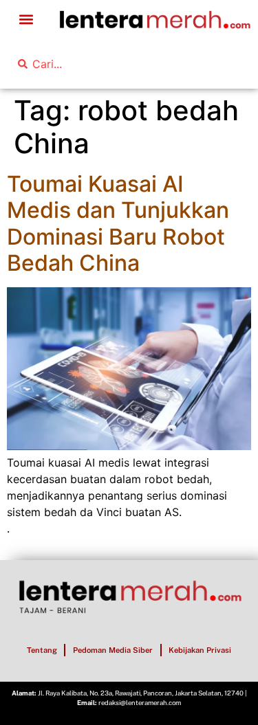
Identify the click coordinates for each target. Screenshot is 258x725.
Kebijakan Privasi (200, 650)
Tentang (42, 650)
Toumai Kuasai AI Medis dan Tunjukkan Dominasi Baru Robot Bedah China (118, 223)
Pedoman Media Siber (113, 650)
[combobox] (90, 64)
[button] (25, 19)
